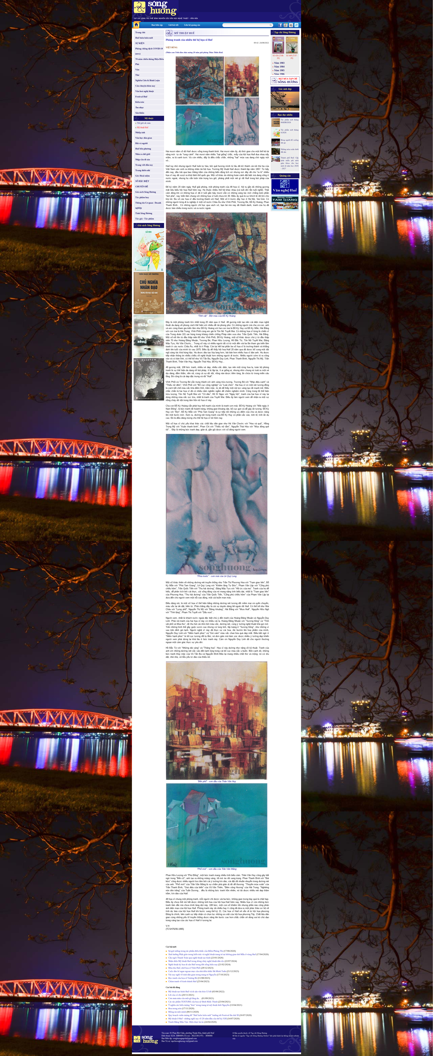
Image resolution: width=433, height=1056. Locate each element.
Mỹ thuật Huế (142, 127)
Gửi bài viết (173, 25)
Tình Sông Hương (143, 213)
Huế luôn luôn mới (144, 38)
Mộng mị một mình (177, 1012)
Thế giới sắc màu (144, 123)
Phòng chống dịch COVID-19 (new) (149, 51)
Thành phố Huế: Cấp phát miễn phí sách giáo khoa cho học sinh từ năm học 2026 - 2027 (290, 163)
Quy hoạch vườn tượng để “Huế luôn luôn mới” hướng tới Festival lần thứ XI (203, 1015)
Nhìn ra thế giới (142, 154)
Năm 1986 (279, 74)
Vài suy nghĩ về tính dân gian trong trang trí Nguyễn (192, 974)
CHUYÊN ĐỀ (141, 186)
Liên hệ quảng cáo (192, 25)
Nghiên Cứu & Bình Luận (147, 80)
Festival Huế (141, 96)
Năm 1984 (279, 66)
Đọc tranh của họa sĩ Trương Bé (182, 978)
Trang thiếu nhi (142, 170)
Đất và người (141, 143)
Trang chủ (140, 32)
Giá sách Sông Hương (145, 192)
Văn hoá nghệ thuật (144, 91)
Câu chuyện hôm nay (145, 86)
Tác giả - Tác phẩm (144, 218)
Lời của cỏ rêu (174, 995)
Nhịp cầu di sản (142, 159)
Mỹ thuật (149, 118)
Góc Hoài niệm (142, 175)
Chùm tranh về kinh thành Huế (182, 981)
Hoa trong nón (174, 1008)
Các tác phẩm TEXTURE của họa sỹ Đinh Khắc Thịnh (193, 1001)
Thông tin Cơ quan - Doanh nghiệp (148, 205)
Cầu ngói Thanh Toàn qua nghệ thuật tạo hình (189, 957)
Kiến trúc (139, 102)
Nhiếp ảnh (140, 132)
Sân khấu (139, 113)
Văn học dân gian (143, 138)
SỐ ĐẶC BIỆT (142, 181)
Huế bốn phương (143, 148)
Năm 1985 (279, 70)
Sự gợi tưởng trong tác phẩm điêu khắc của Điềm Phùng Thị (195, 951)
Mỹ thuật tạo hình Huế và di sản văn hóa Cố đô (190, 991)
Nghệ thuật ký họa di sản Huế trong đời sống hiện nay (193, 964)
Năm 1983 (279, 63)
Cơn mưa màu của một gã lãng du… (184, 998)
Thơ (137, 75)
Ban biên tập (157, 25)
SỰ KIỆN (139, 43)
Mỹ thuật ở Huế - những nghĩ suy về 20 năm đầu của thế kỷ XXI (197, 1018)
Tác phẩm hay (142, 197)
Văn (137, 69)
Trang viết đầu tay (144, 165)
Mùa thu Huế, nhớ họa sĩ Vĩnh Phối (184, 968)
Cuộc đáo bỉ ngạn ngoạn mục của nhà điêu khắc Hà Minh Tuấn (197, 971)
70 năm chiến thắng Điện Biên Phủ (149, 61)
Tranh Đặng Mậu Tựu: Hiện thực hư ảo (186, 1022)
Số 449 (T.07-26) (291, 56)
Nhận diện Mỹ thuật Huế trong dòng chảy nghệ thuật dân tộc (196, 961)
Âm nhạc (139, 107)
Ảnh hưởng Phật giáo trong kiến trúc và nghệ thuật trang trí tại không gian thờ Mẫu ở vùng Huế (212, 954)
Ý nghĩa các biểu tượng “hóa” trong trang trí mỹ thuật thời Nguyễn (198, 1005)
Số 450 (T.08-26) (278, 56)
